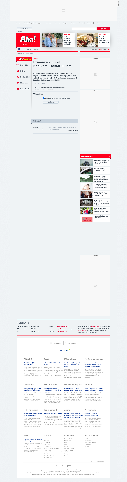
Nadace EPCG (78, 390)
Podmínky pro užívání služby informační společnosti (61, 472)
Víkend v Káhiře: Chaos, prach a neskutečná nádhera (32, 419)
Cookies (98, 472)
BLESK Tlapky (28, 413)
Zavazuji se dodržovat (57, 98)
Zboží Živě (46, 440)
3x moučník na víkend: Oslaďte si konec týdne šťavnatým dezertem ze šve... (93, 396)
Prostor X (27, 439)
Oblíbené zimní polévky (91, 388)
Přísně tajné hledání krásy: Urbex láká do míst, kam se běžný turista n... (33, 425)
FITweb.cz (89, 23)
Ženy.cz (65, 23)
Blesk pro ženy (28, 23)
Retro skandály (25, 89)
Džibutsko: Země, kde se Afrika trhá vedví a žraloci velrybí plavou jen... (32, 422)
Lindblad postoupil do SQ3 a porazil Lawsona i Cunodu (32, 393)
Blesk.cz (18, 23)
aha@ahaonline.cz (63, 326)
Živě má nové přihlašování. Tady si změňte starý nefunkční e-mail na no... (94, 422)
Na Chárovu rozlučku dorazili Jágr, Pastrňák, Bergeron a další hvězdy (32, 447)
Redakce (64, 466)
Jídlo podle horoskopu (96, 390)
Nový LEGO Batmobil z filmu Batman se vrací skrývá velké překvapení (93, 425)
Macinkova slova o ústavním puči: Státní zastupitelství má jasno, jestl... (73, 376)
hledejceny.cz (47, 438)
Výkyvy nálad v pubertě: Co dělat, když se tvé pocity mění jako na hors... (93, 419)
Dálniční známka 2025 (34, 390)
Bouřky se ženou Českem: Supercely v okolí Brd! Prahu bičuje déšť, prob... (33, 371)
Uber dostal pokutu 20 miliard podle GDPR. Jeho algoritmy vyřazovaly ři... (73, 393)
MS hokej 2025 (48, 363)
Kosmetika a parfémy (69, 448)
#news (60, 413)
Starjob (86, 438)
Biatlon (55, 363)
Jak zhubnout (68, 363)
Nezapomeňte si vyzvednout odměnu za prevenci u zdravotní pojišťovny (73, 427)
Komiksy (87, 415)
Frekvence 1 (88, 444)
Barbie (65, 442)
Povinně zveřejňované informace (87, 474)
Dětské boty (67, 452)
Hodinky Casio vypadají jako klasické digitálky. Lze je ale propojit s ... (53, 395)
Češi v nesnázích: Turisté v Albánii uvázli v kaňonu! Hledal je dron (72, 373)
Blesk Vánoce (28, 363)
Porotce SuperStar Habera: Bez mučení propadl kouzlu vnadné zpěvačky (72, 370)
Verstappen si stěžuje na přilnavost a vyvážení (33, 396)
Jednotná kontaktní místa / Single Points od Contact (65, 474)
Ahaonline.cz (20, 53)
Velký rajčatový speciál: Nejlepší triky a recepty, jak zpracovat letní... (93, 393)
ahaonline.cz (95, 326)
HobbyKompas (47, 450)
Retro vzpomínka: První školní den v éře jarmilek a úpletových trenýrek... (93, 370)
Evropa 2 (87, 446)
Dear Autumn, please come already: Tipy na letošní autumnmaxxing (52, 417)
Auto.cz (81, 23)
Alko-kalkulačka (28, 388)
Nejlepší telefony (49, 390)
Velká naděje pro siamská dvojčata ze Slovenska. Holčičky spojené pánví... (94, 373)
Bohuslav (100, 49)
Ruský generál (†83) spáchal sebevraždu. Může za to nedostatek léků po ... (32, 374)
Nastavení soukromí (37, 474)
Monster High (67, 440)
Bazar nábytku (67, 455)
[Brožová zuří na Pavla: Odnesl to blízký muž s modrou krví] (53, 40)
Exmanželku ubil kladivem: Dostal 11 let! (52, 64)
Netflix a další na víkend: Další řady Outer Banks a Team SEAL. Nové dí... (53, 398)
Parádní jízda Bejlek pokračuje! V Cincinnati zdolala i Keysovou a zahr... (53, 374)
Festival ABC (94, 415)
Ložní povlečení (68, 454)
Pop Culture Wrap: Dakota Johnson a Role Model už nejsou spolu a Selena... (53, 423)
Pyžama (66, 446)
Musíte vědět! (25, 77)
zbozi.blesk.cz (47, 446)
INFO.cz (30, 364)
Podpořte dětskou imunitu (71, 413)
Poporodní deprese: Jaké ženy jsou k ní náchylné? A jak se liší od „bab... (73, 420)
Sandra (108, 49)
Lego (65, 444)
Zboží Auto (46, 454)
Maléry (22, 71)
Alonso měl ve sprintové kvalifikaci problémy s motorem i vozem (32, 400)
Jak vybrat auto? (48, 457)
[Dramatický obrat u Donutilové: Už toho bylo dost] (88, 40)
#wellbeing (54, 413)
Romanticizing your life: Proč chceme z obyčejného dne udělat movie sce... (53, 420)
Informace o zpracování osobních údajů (85, 472)
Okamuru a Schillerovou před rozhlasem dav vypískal (31, 451)
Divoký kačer (37, 413)
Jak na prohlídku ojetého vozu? (51, 448)
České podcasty (88, 440)
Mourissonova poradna (91, 413)
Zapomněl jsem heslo (39, 89)
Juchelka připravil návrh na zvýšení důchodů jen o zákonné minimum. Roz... (72, 400)
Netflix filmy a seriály (30, 415)
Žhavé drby (24, 65)
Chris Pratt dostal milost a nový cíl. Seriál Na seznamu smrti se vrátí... (52, 402)
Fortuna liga (28, 441)
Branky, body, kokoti (36, 439)
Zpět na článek (40, 83)
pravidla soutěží (62, 331)
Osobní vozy (47, 442)
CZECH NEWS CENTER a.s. (51, 470)
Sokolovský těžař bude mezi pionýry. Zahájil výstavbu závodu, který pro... (73, 396)
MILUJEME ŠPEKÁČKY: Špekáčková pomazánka (93, 376)
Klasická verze (56, 343)
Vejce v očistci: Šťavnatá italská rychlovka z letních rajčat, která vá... (93, 400)
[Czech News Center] (67, 350)
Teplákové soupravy (69, 450)
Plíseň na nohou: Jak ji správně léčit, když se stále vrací (73, 424)
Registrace (19, 31)
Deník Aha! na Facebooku (19, 49)
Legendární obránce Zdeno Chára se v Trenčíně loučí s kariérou (33, 444)
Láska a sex (24, 83)
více (105, 23)
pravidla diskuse (64, 98)
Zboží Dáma (47, 444)
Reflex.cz (98, 23)
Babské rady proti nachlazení (72, 415)
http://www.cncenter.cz (64, 329)
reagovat (75, 130)
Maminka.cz (48, 23)
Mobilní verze (71, 343)
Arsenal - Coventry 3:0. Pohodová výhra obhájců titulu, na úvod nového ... (53, 368)
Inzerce (58, 466)
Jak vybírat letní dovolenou (92, 366)
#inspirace (47, 413)
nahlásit (70, 130)
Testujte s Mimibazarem (70, 438)
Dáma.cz (57, 23)
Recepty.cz (38, 23)
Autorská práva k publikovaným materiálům (37, 472)
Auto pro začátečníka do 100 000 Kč (53, 452)
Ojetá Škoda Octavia (49, 455)
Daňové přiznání (69, 388)
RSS (69, 466)
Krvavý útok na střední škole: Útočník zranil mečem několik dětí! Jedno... (33, 368)
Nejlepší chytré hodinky (51, 388)
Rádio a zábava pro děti (90, 442)
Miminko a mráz (97, 364)
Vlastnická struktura (47, 474)
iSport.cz (73, 23)
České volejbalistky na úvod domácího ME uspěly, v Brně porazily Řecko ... (53, 371)
